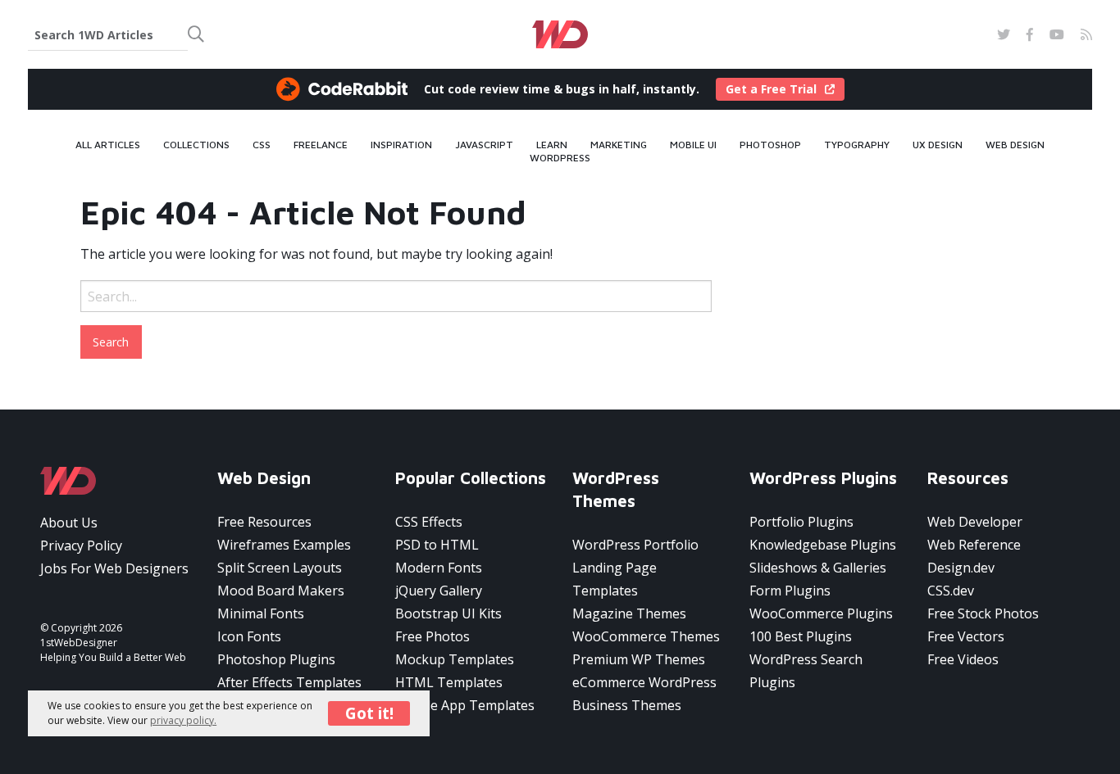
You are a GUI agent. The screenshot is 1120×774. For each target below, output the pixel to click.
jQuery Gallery (438, 591)
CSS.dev (950, 591)
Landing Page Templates (614, 579)
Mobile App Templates (465, 705)
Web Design (1015, 145)
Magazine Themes (629, 613)
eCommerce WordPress (644, 682)
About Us (69, 523)
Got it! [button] (369, 712)
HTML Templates (449, 682)
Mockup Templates (454, 659)
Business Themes (626, 705)
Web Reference (974, 545)
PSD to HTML (437, 545)
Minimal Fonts (260, 613)
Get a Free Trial (771, 89)
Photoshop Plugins (276, 659)
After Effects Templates (289, 682)
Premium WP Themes (638, 659)
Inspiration (401, 145)
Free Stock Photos (983, 613)
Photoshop (770, 145)
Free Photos (432, 636)
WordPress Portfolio (635, 545)
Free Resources (264, 522)
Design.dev (961, 568)
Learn (551, 145)
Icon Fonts (249, 636)
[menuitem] (108, 145)
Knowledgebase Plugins (822, 545)
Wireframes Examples (284, 545)
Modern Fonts (438, 568)
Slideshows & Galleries (817, 568)
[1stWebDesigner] (560, 34)
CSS (262, 145)
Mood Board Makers (280, 591)
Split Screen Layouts (279, 568)
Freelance (321, 145)
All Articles (107, 145)
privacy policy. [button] (183, 719)
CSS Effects (428, 522)
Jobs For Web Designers (114, 568)
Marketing (618, 145)
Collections (196, 145)
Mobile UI (693, 145)
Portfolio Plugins (801, 522)
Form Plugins (790, 591)
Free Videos (963, 659)
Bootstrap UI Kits (448, 613)
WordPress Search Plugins (806, 670)
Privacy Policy (81, 545)
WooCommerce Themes (646, 636)
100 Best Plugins (800, 636)
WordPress (560, 158)
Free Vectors (965, 636)
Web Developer (974, 522)
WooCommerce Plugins (821, 613)
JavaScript (484, 145)
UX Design (938, 145)
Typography (857, 145)
